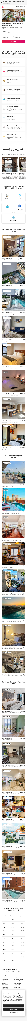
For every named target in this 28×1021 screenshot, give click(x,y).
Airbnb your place (20, 6)
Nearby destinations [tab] (6, 971)
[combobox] (13, 33)
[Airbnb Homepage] (3, 7)
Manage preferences (13, 1012)
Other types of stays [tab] (16, 971)
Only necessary (13, 1009)
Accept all (13, 1006)
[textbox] (7, 37)
